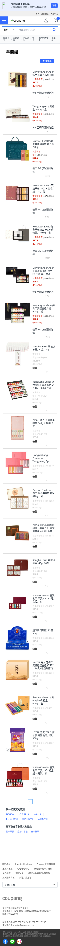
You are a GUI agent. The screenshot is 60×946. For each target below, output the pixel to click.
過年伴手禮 (23, 831)
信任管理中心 (23, 868)
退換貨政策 (7, 868)
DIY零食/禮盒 (43, 39)
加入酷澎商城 (8, 877)
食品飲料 (26, 39)
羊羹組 (54, 39)
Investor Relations (23, 864)
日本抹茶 (35, 831)
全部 (6, 29)
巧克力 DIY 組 (12, 819)
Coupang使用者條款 (46, 864)
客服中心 (54, 14)
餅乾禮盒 (10, 814)
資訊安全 (19, 873)
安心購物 (6, 873)
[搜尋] (54, 29)
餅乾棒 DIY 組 (28, 819)
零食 (33, 39)
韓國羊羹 (10, 831)
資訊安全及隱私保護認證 (39, 873)
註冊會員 (45, 14)
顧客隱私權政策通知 (43, 868)
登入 (37, 14)
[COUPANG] (12, 899)
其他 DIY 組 (43, 819)
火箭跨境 (16, 39)
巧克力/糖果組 (24, 814)
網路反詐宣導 (25, 877)
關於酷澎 (6, 864)
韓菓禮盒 (38, 814)
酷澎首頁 (6, 39)
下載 (54, 5)
